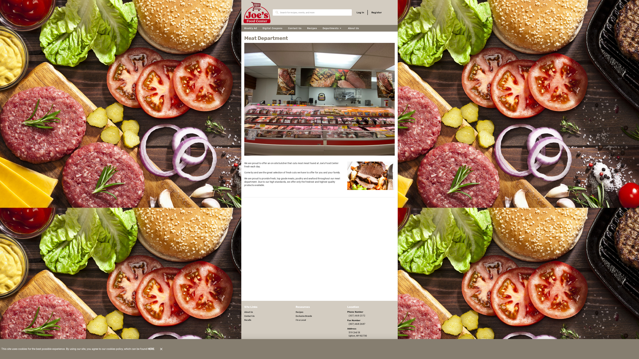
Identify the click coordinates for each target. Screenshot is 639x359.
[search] (314, 12)
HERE (151, 349)
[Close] (161, 349)
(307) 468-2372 (357, 315)
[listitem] (248, 312)
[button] (332, 28)
